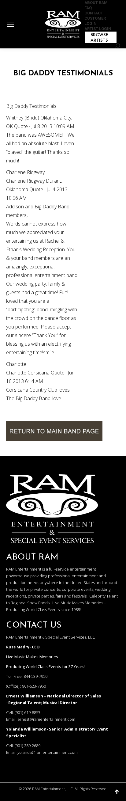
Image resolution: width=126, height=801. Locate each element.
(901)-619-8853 (27, 712)
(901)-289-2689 (27, 745)
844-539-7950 (35, 676)
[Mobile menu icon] (10, 24)
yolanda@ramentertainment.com (47, 752)
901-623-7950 (34, 686)
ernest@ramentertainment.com (46, 719)
